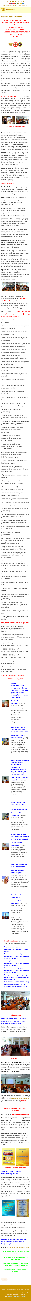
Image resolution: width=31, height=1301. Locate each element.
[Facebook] (7, 1)
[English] (10, 3)
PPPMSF (4, 1279)
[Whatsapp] (21, 1)
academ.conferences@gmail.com (10, 5)
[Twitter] (10, 1)
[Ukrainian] (23, 3)
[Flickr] (23, 1)
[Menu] (29, 9)
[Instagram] (18, 1)
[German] (14, 3)
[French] (12, 3)
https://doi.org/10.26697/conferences (16, 1296)
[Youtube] (13, 1)
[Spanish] (21, 3)
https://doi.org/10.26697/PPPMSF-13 (20, 1098)
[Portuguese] (18, 3)
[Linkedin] (15, 1)
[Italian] (16, 3)
